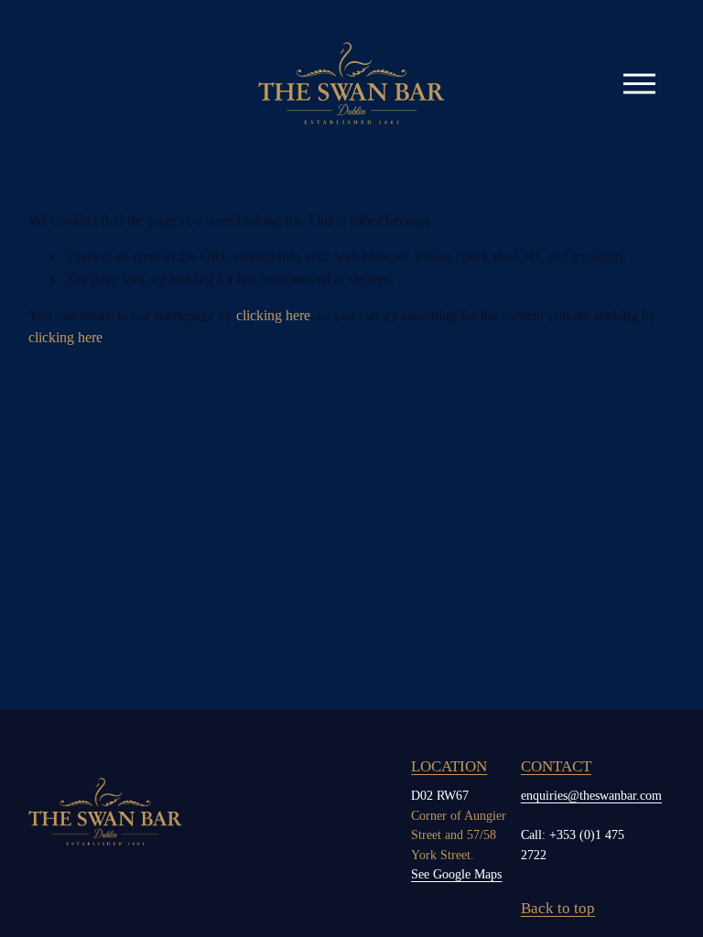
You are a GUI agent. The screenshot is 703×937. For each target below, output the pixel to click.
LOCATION (449, 766)
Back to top (558, 908)
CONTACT (556, 766)
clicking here (273, 315)
